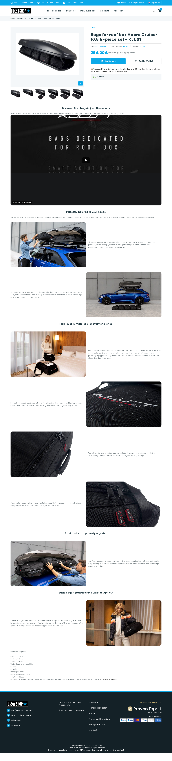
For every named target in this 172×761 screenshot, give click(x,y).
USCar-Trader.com (75, 3)
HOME (13, 18)
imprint (92, 713)
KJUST (93, 27)
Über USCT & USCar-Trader (72, 710)
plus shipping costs (126, 52)
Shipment (94, 702)
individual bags (87, 10)
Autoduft (104, 10)
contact (93, 730)
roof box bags (54, 10)
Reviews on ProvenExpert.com (150, 702)
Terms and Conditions (99, 719)
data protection (97, 724)
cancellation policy (98, 708)
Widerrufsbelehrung (108, 679)
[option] (47, 57)
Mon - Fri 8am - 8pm (50, 3)
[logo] (17, 703)
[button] (86, 160)
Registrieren (138, 3)
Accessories (120, 10)
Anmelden (125, 3)
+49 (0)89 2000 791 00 (23, 3)
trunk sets (71, 10)
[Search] (154, 11)
